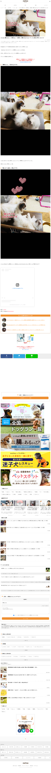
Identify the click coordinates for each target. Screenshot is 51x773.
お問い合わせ (15, 765)
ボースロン (20, 637)
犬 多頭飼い (6, 757)
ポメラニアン (26, 637)
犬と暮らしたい (18, 746)
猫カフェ (3, 711)
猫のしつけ (4, 752)
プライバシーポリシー (25, 765)
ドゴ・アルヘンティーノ (39, 646)
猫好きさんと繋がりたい (28, 491)
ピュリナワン (28, 757)
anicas (4, 309)
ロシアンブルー (23, 656)
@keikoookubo (11, 311)
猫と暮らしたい (18, 752)
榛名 (3, 491)
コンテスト (46, 5)
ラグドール (36, 656)
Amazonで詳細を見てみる (25, 62)
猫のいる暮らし (18, 491)
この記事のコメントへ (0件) (25, 398)
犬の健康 (25, 746)
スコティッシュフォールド (6, 656)
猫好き (36, 491)
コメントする (25, 618)
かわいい (8, 491)
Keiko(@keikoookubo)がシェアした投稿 (17, 304)
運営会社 (31, 765)
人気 (5, 5)
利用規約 (19, 765)
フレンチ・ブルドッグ (11, 637)
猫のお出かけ (47, 752)
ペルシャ (30, 656)
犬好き (14, 494)
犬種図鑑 (26, 650)
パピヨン (25, 494)
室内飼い (19, 709)
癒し (25, 5)
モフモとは (36, 765)
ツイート (19, 356)
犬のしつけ (4, 746)
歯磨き (34, 709)
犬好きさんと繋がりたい (6, 494)
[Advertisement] (25, 375)
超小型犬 (20, 494)
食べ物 (3, 709)
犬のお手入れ (39, 746)
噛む (24, 709)
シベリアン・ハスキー (6, 646)
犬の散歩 (46, 746)
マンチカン (16, 656)
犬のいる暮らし (46, 491)
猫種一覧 (26, 659)
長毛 (31, 494)
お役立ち (15, 5)
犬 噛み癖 (39, 757)
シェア (6, 356)
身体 (8, 709)
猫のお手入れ (39, 752)
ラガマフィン (37, 494)
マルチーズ (33, 637)
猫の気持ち (32, 752)
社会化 (29, 709)
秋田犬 (3, 637)
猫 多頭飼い (17, 757)
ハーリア (14, 646)
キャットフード (40, 709)
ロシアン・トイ (29, 646)
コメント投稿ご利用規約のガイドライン (22, 615)
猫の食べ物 (11, 752)
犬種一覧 (26, 640)
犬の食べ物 (11, 746)
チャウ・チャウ (21, 646)
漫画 (35, 5)
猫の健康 (25, 752)
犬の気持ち (32, 746)
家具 (47, 709)
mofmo (25, 1)
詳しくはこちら (25, 349)
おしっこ (13, 709)
